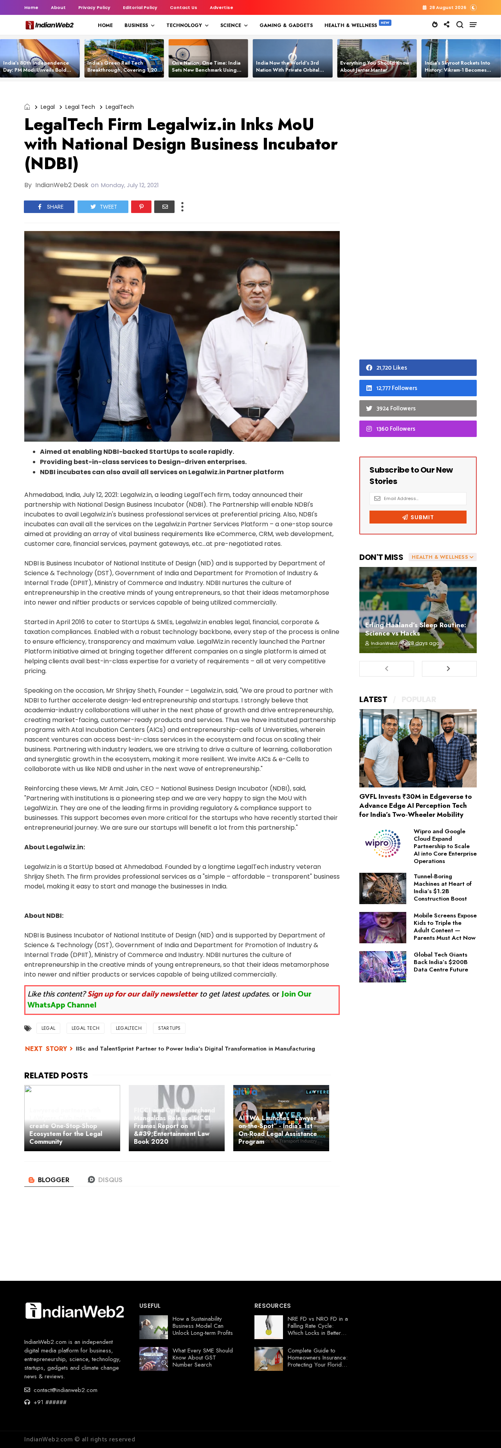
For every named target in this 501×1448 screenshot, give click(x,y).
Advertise (221, 7)
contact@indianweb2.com (64, 1390)
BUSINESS (136, 25)
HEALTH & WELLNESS (350, 25)
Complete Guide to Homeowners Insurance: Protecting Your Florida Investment (318, 1361)
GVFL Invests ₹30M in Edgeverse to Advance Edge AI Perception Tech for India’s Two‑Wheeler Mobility (415, 805)
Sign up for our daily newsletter (142, 994)
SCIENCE (230, 25)
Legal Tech (80, 107)
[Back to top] (481, 1429)
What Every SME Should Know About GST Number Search (203, 1357)
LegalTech (120, 107)
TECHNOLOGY (184, 25)
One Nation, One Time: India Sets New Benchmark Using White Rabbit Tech (206, 70)
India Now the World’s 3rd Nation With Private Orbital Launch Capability (287, 70)
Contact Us (183, 7)
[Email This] (164, 206)
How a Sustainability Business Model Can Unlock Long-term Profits (203, 1325)
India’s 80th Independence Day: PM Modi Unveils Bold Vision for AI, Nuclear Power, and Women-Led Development (39, 73)
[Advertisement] (418, 222)
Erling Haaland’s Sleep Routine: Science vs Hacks (415, 629)
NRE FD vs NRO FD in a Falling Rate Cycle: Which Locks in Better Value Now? (318, 1329)
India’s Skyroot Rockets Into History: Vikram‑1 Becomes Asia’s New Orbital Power (457, 70)
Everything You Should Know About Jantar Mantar (374, 66)
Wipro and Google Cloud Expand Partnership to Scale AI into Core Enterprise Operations (445, 846)
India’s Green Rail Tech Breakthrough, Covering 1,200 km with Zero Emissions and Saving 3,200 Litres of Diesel (124, 73)
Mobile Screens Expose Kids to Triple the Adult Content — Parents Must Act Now (445, 926)
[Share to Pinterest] (141, 206)
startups (169, 1028)
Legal (48, 107)
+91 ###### (49, 1402)
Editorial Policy (140, 7)
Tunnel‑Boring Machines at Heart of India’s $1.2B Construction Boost (443, 887)
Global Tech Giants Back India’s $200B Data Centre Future (441, 962)
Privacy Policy (94, 7)
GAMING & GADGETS (286, 25)
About (58, 7)
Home (31, 7)
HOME (105, 25)
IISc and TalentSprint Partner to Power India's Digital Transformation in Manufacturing (195, 1048)
